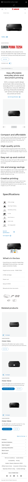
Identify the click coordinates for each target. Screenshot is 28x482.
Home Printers (5, 43)
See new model (7, 429)
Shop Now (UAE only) (8, 388)
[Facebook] (7, 476)
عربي (14, 4)
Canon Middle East (13, 472)
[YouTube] (21, 476)
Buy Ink (5, 59)
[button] (4, 127)
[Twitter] (17, 476)
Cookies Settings (20, 468)
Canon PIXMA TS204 (6, 68)
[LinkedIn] (14, 476)
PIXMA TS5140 (6, 381)
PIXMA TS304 (6, 341)
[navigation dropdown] (25, 9)
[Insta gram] (10, 476)
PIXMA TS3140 (6, 421)
